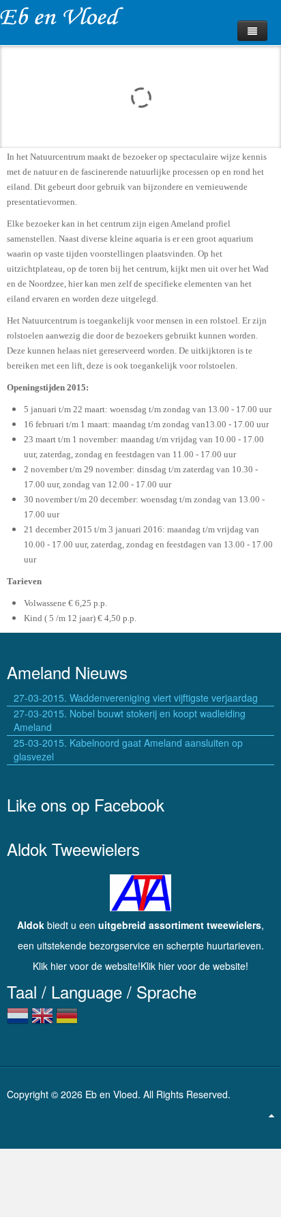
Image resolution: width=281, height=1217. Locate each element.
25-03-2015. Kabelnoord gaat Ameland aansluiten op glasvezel (128, 749)
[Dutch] (18, 1021)
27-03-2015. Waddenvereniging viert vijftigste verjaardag (136, 697)
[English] (42, 1021)
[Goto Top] (271, 1114)
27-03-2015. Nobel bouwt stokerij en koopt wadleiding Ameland (130, 720)
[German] (67, 1021)
